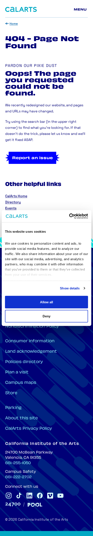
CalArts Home (16, 196)
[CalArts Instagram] (8, 495)
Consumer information (30, 341)
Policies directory (24, 362)
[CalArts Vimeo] (50, 495)
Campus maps (20, 383)
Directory (13, 202)
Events (10, 208)
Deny (46, 316)
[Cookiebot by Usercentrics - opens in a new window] (69, 216)
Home (14, 24)
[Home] (21, 9)
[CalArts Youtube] (60, 495)
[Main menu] (81, 9)
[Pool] (34, 504)
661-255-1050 (18, 463)
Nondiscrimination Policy (32, 326)
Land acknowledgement (31, 352)
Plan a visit (17, 372)
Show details (70, 288)
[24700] (13, 504)
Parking (13, 408)
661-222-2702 (18, 477)
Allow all (46, 302)
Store (11, 393)
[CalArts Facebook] (39, 495)
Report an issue (32, 158)
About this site (21, 418)
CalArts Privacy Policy (28, 429)
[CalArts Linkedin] (29, 495)
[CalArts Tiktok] (19, 495)
